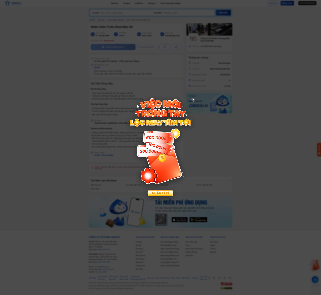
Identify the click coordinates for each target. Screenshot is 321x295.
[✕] (160, 147)
